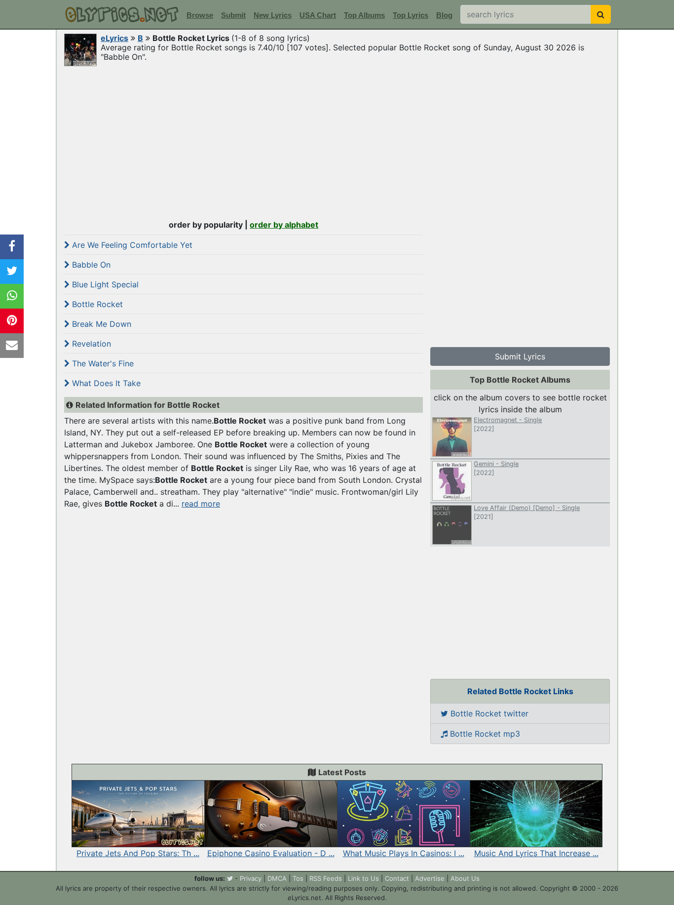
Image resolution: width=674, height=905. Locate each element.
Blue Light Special (104, 284)
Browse (200, 15)
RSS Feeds (325, 878)
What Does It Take (105, 383)
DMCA (277, 878)
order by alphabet (284, 225)
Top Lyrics (410, 15)
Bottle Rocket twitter (488, 713)
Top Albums (364, 15)
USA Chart (318, 15)
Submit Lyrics (520, 356)
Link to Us (363, 878)
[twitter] (230, 878)
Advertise (430, 878)
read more (201, 504)
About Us (465, 878)
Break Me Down (100, 324)
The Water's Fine (102, 363)
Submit (233, 15)
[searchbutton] (601, 14)
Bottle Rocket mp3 (484, 734)
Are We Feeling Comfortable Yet (131, 245)
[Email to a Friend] (12, 345)
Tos (298, 878)
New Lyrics (273, 15)
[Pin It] (12, 321)
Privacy (251, 878)
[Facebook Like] (12, 247)
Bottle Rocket (96, 304)
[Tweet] (12, 271)
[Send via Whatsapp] (12, 296)
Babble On (90, 265)
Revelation (90, 344)
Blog (444, 15)
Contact (397, 878)
